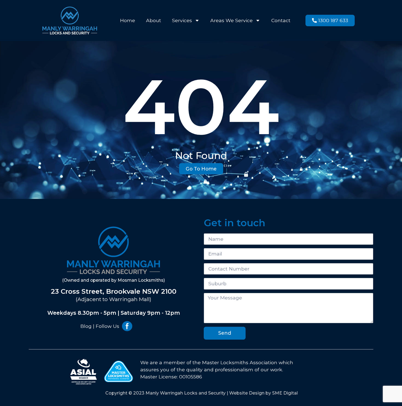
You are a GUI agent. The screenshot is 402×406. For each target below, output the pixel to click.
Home (127, 20)
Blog (86, 326)
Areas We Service (231, 20)
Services (182, 20)
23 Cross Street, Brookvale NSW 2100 (113, 291)
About (153, 20)
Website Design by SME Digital (263, 393)
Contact (280, 20)
